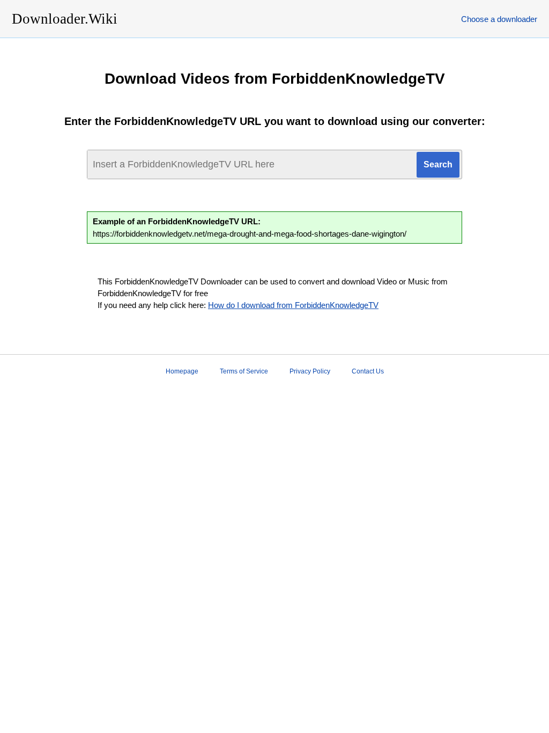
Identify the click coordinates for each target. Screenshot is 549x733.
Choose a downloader (499, 19)
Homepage (182, 371)
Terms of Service (244, 371)
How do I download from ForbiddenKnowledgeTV (293, 305)
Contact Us (368, 371)
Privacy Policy (310, 371)
